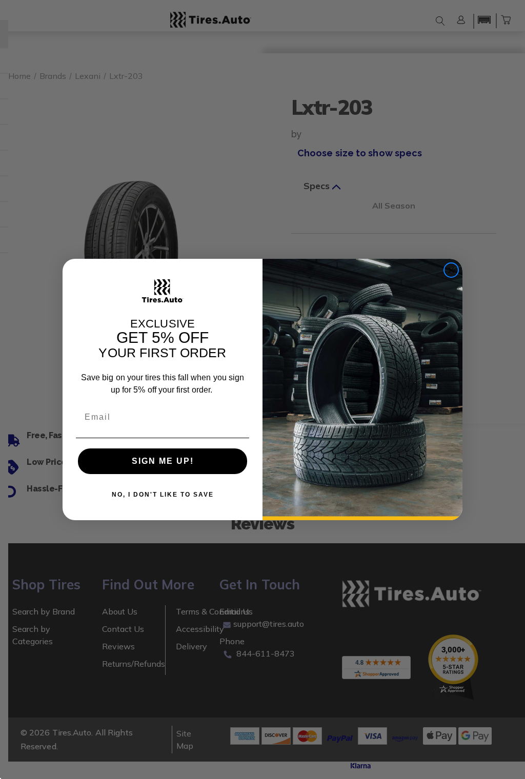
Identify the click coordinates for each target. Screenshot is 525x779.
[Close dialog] (451, 270)
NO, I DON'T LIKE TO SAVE (163, 494)
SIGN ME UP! (163, 461)
